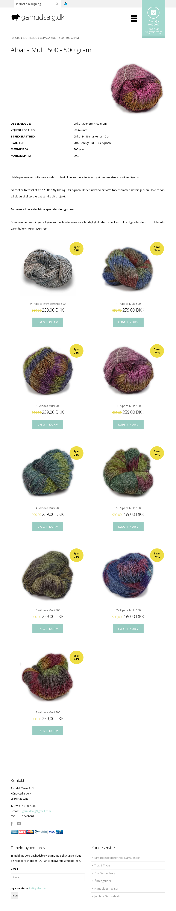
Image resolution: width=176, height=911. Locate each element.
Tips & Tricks (102, 865)
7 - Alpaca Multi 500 (128, 610)
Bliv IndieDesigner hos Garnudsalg (117, 858)
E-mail (14, 868)
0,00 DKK (153, 24)
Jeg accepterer (28, 888)
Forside (15, 37)
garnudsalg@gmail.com (36, 811)
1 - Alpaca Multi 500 (128, 304)
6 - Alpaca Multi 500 (48, 610)
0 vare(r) (154, 21)
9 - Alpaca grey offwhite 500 (47, 304)
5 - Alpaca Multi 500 (128, 508)
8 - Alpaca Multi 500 (48, 712)
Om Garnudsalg (104, 873)
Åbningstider (102, 881)
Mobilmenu (134, 18)
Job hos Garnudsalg (107, 896)
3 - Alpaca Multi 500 (128, 406)
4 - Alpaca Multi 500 (48, 508)
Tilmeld (14, 895)
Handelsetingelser (106, 888)
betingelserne (37, 888)
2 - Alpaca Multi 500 (48, 406)
